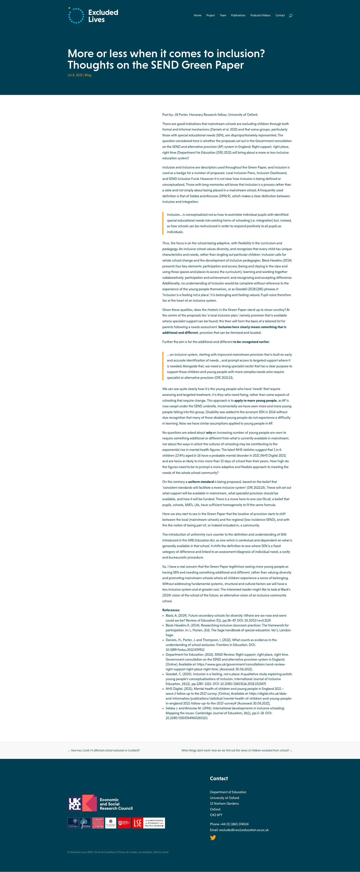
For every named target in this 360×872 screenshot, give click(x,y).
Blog (88, 75)
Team (223, 15)
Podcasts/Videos (260, 15)
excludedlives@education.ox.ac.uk (243, 830)
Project (210, 15)
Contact (280, 15)
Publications (238, 15)
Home (197, 15)
